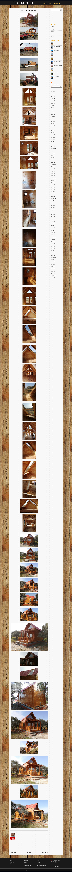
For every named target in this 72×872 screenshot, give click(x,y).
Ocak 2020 (52, 159)
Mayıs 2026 (52, 91)
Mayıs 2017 (52, 203)
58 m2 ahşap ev (56, 50)
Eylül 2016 (52, 216)
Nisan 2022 (52, 121)
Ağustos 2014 (53, 257)
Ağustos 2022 (53, 116)
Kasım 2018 (52, 173)
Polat (52, 82)
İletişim (60, 3)
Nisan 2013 (52, 278)
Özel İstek (52, 38)
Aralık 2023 (52, 101)
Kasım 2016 (52, 212)
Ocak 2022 (52, 126)
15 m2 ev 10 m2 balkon (57, 72)
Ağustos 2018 (53, 178)
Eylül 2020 (52, 146)
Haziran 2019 (53, 164)
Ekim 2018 (52, 175)
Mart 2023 (52, 107)
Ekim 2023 (52, 103)
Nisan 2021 (52, 134)
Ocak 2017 (52, 209)
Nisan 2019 (52, 168)
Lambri (52, 34)
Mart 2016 (52, 225)
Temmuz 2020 (53, 150)
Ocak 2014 (52, 266)
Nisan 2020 (52, 153)
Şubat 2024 (52, 100)
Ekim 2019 (52, 162)
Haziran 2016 (53, 219)
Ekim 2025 (52, 92)
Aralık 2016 (52, 210)
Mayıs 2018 (52, 182)
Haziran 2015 (53, 239)
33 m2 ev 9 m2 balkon (57, 57)
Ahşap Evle (52, 26)
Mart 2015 (52, 244)
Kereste (38, 862)
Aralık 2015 (52, 230)
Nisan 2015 (52, 243)
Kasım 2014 (52, 252)
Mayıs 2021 (52, 132)
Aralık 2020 (52, 141)
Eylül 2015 (52, 235)
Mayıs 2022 (52, 119)
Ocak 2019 (52, 171)
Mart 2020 (52, 155)
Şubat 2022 (52, 125)
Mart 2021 (52, 135)
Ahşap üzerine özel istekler (41, 865)
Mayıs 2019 (52, 166)
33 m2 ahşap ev (56, 76)
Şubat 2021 (52, 137)
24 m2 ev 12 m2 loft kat (57, 61)
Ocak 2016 (52, 228)
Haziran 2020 (53, 151)
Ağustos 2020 (53, 148)
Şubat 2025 (52, 94)
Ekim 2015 (52, 234)
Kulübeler (52, 33)
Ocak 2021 (52, 139)
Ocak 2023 (52, 109)
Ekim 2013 (52, 271)
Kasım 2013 (52, 269)
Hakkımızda (56, 3)
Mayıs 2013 (52, 277)
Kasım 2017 (52, 193)
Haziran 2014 (53, 259)
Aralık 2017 (52, 191)
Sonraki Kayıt (13, 852)
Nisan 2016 (52, 223)
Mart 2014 (52, 262)
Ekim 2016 (52, 214)
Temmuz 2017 (53, 200)
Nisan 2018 (52, 184)
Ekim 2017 (52, 194)
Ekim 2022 (52, 114)
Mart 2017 (52, 207)
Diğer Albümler (45, 852)
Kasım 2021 (52, 128)
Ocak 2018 (52, 189)
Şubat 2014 (52, 264)
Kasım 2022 (52, 112)
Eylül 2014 (52, 255)
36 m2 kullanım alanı (57, 54)
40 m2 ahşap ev (56, 42)
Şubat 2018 (52, 187)
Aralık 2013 (52, 268)
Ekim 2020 (52, 144)
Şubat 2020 (52, 157)
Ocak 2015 (52, 248)
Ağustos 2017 (53, 198)
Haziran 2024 (53, 98)
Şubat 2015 (52, 246)
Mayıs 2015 (52, 241)
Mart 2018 (52, 185)
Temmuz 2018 (53, 180)
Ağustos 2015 (53, 237)
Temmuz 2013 (53, 275)
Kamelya (52, 31)
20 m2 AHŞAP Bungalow (58, 65)
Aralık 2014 (52, 250)
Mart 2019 (52, 169)
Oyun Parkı (52, 36)
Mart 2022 (52, 123)
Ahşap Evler (26, 860)
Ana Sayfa (29, 852)
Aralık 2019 (52, 160)
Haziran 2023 (53, 105)
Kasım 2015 (52, 232)
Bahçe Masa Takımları (54, 29)
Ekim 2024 (52, 96)
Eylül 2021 (52, 130)
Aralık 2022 (52, 110)
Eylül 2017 (52, 196)
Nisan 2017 (52, 205)
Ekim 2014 (52, 253)
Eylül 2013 (52, 273)
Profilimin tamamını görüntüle (55, 84)
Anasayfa (44, 3)
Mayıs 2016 (52, 221)
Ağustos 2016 (53, 218)
